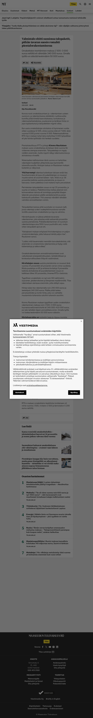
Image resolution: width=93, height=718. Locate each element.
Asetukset (19, 392)
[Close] (81, 321)
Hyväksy (74, 392)
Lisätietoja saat (30, 385)
